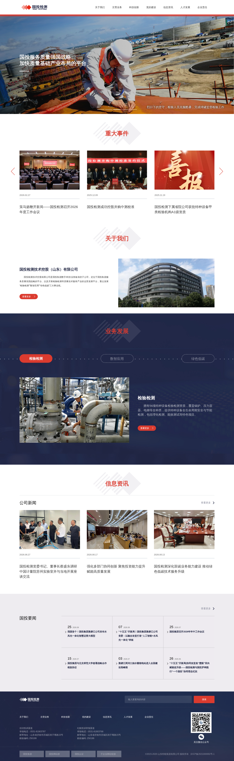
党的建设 (151, 7)
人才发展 (185, 7)
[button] (100, 109)
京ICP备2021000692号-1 (201, 754)
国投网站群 (54, 754)
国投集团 (27, 754)
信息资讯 (168, 7)
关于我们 (100, 7)
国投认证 (79, 754)
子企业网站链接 (108, 754)
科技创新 (134, 7)
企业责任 (202, 7)
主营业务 (117, 7)
